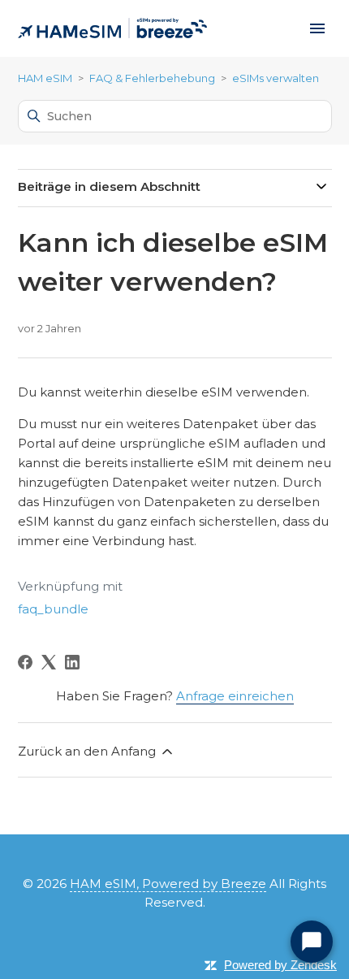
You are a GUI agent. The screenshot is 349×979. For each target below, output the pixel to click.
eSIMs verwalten (275, 77)
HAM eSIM (45, 77)
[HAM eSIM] (112, 29)
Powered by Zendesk (280, 965)
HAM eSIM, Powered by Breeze (168, 883)
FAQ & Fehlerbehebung (152, 77)
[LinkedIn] (72, 662)
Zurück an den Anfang (88, 751)
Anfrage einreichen (235, 696)
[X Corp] (48, 662)
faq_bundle (53, 609)
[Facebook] (25, 662)
